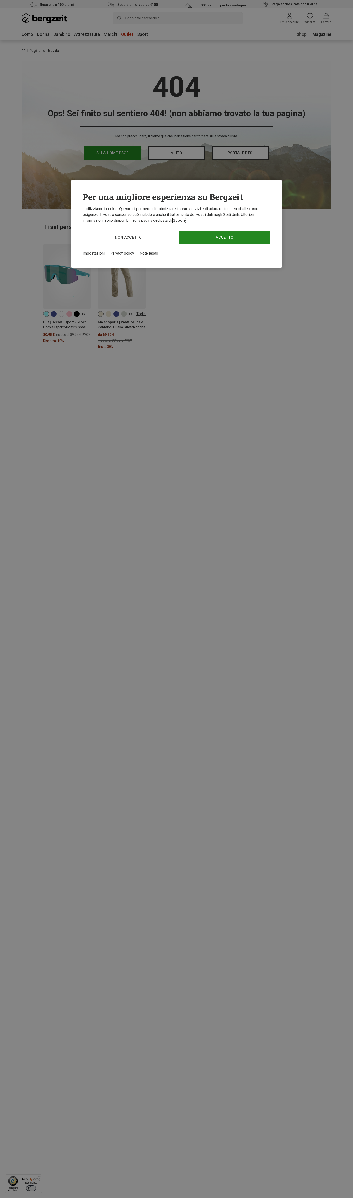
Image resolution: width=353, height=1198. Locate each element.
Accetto (224, 237)
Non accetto (128, 237)
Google (179, 220)
